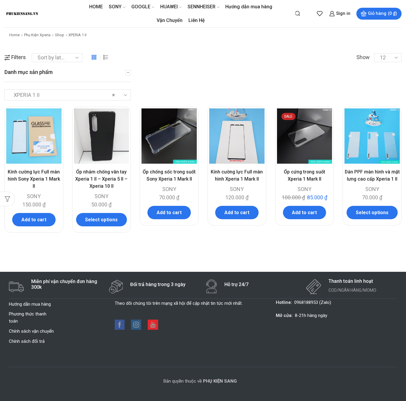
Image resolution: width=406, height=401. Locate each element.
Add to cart (33, 219)
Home (14, 35)
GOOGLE (140, 7)
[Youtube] (153, 325)
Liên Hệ (196, 20)
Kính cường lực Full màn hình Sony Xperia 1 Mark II (34, 179)
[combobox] (67, 94)
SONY (115, 7)
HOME (96, 7)
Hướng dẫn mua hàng (248, 7)
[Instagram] (136, 325)
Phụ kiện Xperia (37, 35)
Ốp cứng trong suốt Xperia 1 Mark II (304, 175)
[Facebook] (120, 325)
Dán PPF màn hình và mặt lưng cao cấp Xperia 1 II (372, 175)
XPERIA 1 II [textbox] (62, 95)
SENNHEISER (201, 7)
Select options (101, 219)
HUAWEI (169, 7)
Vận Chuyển (169, 20)
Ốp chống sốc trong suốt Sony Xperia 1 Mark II (169, 175)
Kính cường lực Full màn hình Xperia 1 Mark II (237, 175)
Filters (18, 57)
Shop (59, 35)
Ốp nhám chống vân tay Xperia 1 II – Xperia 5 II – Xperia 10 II (101, 179)
